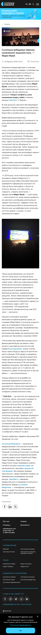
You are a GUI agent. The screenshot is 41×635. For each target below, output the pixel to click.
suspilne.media (23, 465)
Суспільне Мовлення (11, 444)
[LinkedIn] (27, 599)
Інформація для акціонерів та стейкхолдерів (9, 530)
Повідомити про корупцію (17, 604)
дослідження (16, 349)
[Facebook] (5, 599)
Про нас (6, 521)
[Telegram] (16, 599)
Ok (20, 630)
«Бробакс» (14, 479)
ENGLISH (8, 611)
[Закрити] (38, 617)
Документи (25, 525)
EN (30, 4)
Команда (6, 525)
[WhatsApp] (21, 599)
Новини (7, 24)
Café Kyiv (12, 100)
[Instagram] (10, 599)
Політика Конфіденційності (20, 625)
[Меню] (37, 4)
